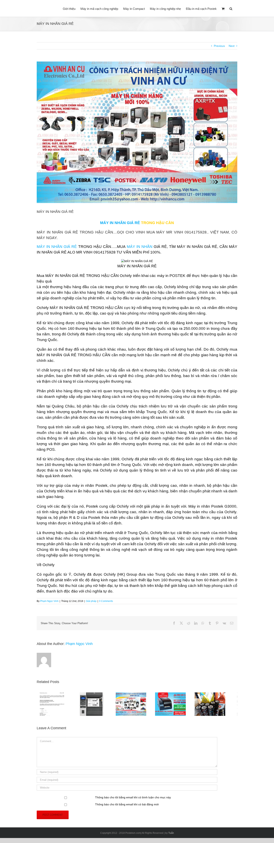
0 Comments (106, 601)
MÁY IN (107, 223)
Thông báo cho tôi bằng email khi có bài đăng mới (127, 806)
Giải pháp (91, 601)
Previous (219, 45)
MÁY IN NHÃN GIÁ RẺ (57, 246)
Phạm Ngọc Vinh (49, 601)
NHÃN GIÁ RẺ (127, 223)
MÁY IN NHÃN (139, 246)
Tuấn (171, 834)
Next (231, 45)
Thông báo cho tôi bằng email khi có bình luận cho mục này (133, 799)
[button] (230, 8)
